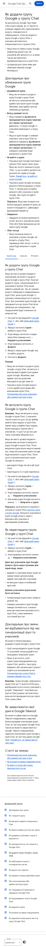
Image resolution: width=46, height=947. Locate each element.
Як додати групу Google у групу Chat (23, 854)
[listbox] (34, 255)
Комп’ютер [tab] (11, 256)
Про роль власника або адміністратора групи (19, 882)
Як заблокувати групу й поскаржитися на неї (19, 863)
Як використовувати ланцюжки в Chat (23, 823)
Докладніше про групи (18, 810)
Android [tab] (23, 256)
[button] (4, 4)
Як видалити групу (17, 907)
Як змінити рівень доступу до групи (24, 830)
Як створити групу (17, 816)
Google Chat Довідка (17, 3)
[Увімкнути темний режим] (24, 942)
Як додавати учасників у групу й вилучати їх (23, 837)
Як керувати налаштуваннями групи (24, 762)
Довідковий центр (13, 804)
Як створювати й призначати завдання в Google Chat (21, 891)
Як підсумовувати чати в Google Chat (23, 900)
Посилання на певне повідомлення (24, 913)
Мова (9, 939)
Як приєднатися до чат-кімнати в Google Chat (23, 845)
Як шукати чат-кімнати (18, 870)
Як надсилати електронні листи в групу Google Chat (23, 920)
